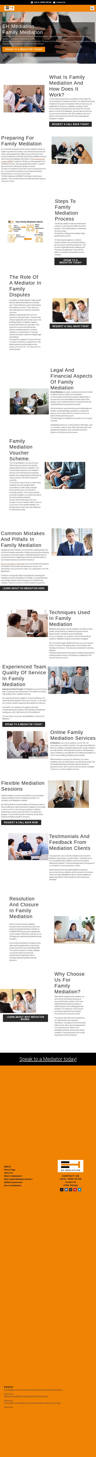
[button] (92, 8)
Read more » (8, 1394)
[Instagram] (70, 1189)
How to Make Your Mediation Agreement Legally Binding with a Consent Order (32, 1403)
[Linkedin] (79, 1189)
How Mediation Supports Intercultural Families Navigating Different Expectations (33, 1390)
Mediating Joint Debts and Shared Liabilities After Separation (26, 1396)
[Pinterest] (75, 1189)
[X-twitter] (61, 1189)
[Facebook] (66, 1189)
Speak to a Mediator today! (48, 1059)
